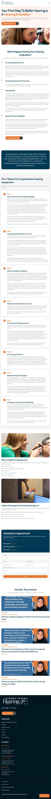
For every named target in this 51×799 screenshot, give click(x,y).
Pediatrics (4, 724)
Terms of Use (5, 784)
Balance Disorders (6, 727)
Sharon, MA (5, 767)
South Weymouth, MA (8, 756)
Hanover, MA (5, 745)
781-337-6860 (19, 546)
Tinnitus (3, 729)
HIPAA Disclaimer (5, 790)
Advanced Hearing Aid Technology (9, 722)
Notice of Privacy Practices (8, 787)
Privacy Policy (5, 781)
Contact (3, 732)
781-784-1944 (13, 549)
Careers (3, 734)
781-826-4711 (7, 748)
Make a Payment (5, 737)
